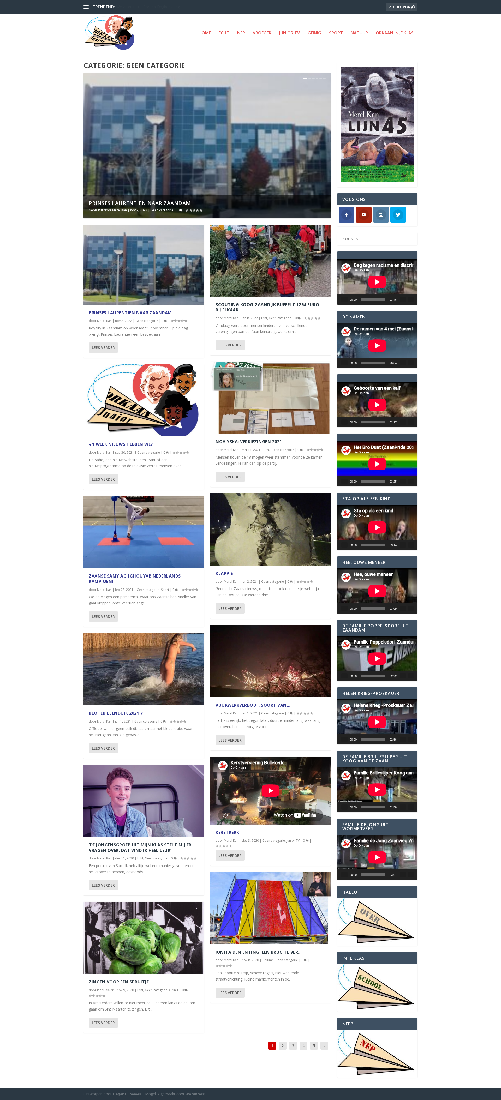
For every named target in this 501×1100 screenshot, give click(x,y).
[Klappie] (270, 529)
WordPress (195, 1094)
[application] (377, 281)
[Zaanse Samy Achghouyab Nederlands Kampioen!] (144, 532)
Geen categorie (162, 210)
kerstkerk (227, 832)
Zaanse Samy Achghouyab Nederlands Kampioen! (135, 578)
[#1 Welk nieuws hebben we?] (144, 400)
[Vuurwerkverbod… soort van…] (270, 661)
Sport (336, 33)
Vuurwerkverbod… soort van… (253, 705)
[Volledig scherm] (411, 299)
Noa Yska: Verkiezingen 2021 (249, 441)
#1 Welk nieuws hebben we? (121, 444)
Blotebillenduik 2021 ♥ (116, 713)
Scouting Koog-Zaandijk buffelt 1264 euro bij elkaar (267, 307)
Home (205, 33)
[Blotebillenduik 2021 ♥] (144, 669)
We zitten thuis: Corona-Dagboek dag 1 (149, 6)
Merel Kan (119, 210)
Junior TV (289, 33)
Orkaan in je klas (395, 33)
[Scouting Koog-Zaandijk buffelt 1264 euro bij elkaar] (270, 261)
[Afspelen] (344, 299)
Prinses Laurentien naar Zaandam (140, 203)
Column (268, 960)
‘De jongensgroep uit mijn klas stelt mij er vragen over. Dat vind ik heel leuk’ (140, 847)
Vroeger (262, 33)
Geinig (314, 33)
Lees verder (103, 347)
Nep (241, 33)
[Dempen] (403, 299)
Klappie (224, 573)
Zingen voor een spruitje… (120, 982)
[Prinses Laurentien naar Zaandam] (144, 265)
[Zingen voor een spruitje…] (144, 938)
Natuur (359, 33)
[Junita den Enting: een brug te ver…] (270, 908)
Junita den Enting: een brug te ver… (259, 952)
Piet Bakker (105, 990)
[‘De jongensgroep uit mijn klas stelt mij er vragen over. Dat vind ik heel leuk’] (144, 801)
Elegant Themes (127, 1094)
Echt (224, 33)
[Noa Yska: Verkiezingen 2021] (270, 398)
